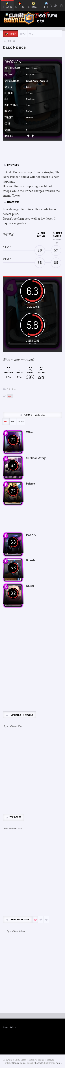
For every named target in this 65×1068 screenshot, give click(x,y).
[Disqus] (32, 659)
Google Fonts (18, 1062)
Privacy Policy (9, 1027)
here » (59, 1062)
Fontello (39, 1062)
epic (10, 396)
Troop (14, 389)
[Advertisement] (32, 773)
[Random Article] (9, 41)
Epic (8, 389)
